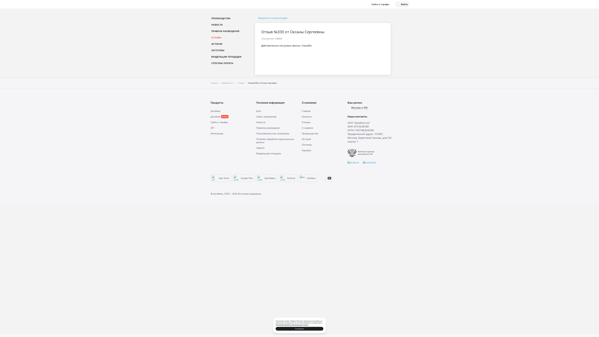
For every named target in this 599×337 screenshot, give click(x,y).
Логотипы (217, 50)
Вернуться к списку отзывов (272, 18)
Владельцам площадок (226, 56)
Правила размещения (225, 31)
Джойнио (215, 111)
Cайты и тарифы (219, 122)
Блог (258, 111)
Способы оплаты (222, 63)
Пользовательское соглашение (272, 133)
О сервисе (307, 128)
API (212, 128)
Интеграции (217, 133)
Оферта (260, 148)
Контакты (307, 116)
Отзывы (306, 122)
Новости (217, 24)
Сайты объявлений (266, 116)
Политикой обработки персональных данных (292, 325)
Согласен (299, 328)
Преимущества (220, 18)
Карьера (306, 150)
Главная (306, 111)
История (216, 43)
